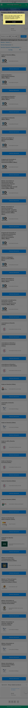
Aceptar (14, 21)
